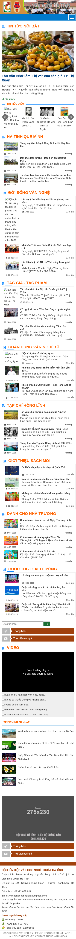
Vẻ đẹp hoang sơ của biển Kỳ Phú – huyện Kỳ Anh (46, 731)
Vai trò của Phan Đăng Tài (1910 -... (30, 122)
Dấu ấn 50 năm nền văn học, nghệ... (25, 694)
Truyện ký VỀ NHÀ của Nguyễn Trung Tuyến (44, 429)
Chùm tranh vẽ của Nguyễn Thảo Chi (40, 537)
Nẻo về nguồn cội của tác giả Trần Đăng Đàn (46, 479)
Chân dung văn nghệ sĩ (33, 347)
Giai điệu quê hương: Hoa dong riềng (26, 709)
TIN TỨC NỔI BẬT (23, 26)
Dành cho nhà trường (31, 513)
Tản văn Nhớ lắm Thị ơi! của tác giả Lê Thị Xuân (38, 78)
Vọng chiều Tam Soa (16, 704)
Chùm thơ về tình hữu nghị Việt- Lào (38, 767)
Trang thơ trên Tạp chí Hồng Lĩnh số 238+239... (46, 443)
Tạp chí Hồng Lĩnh (26, 405)
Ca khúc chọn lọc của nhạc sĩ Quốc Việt (43, 467)
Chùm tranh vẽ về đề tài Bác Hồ (37, 551)
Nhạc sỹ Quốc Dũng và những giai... (25, 699)
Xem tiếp (68, 153)
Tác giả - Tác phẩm (27, 283)
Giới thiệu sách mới (29, 460)
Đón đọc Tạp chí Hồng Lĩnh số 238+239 (65, 122)
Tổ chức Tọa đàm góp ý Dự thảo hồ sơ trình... (45, 175)
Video (13, 647)
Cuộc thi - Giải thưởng (32, 569)
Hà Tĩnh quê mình (25, 136)
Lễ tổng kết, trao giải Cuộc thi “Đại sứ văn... (46, 575)
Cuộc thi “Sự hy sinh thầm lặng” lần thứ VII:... (47, 604)
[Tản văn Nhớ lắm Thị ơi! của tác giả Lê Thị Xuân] (38, 51)
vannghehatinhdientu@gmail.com (28, 895)
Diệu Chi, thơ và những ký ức (11, 124)
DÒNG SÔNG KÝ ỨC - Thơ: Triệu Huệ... (28, 714)
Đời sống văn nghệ (29, 192)
